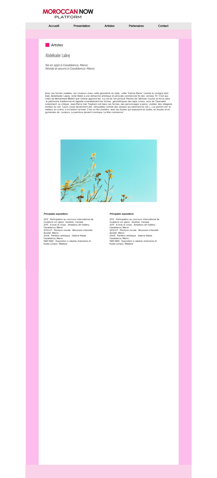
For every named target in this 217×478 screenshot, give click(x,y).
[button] (109, 171)
